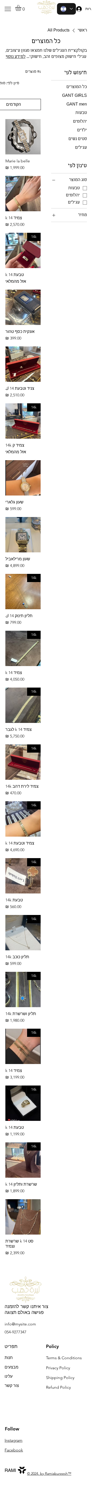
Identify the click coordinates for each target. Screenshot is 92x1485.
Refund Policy (58, 1387)
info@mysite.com (20, 1324)
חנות (9, 1357)
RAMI (10, 1470)
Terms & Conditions (64, 1357)
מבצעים (11, 1367)
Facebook (14, 1450)
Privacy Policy (58, 1367)
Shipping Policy (60, 1377)
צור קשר (12, 1385)
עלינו (9, 1376)
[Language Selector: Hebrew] (66, 9)
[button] (21, 8)
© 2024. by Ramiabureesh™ (49, 1473)
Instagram (13, 1440)
